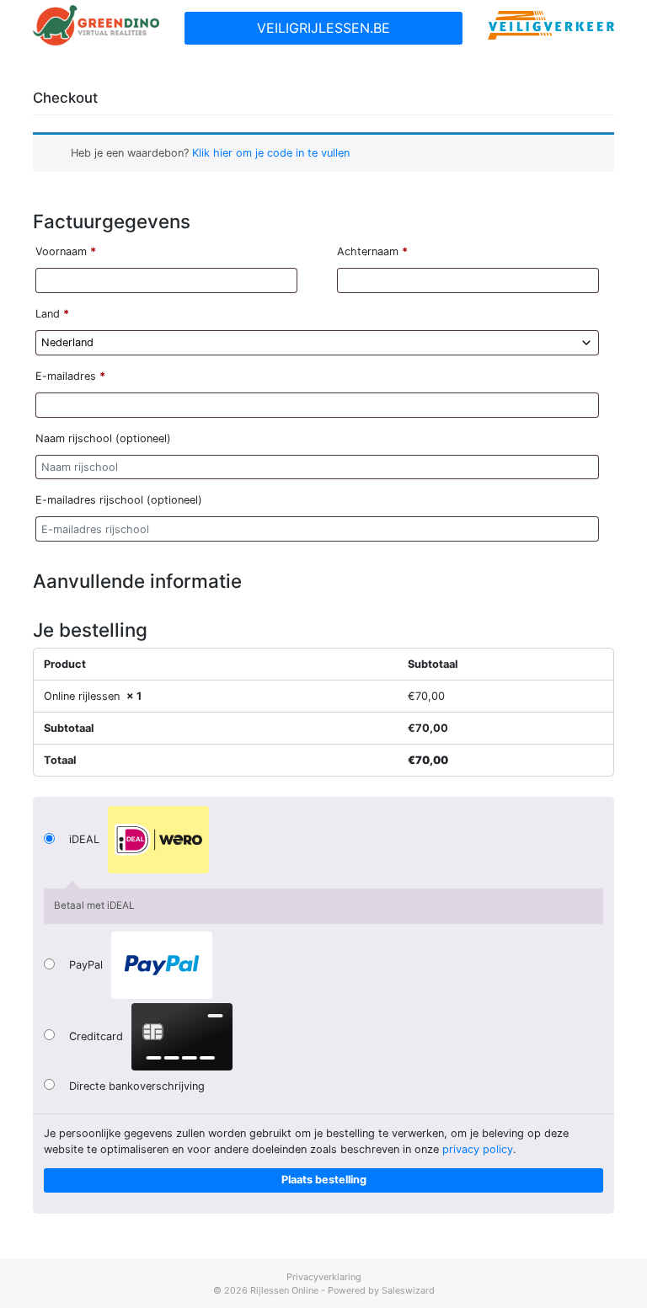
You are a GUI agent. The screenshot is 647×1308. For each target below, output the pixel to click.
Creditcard (97, 1036)
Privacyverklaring (323, 1277)
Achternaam (372, 251)
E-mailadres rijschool (118, 500)
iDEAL (86, 840)
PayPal (87, 965)
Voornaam (65, 251)
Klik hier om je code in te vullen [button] (271, 153)
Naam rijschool (103, 438)
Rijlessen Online (284, 1290)
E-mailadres (70, 376)
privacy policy (477, 1149)
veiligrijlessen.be (323, 27)
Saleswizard (408, 1290)
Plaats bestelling (323, 1179)
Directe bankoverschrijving (137, 1086)
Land (52, 313)
